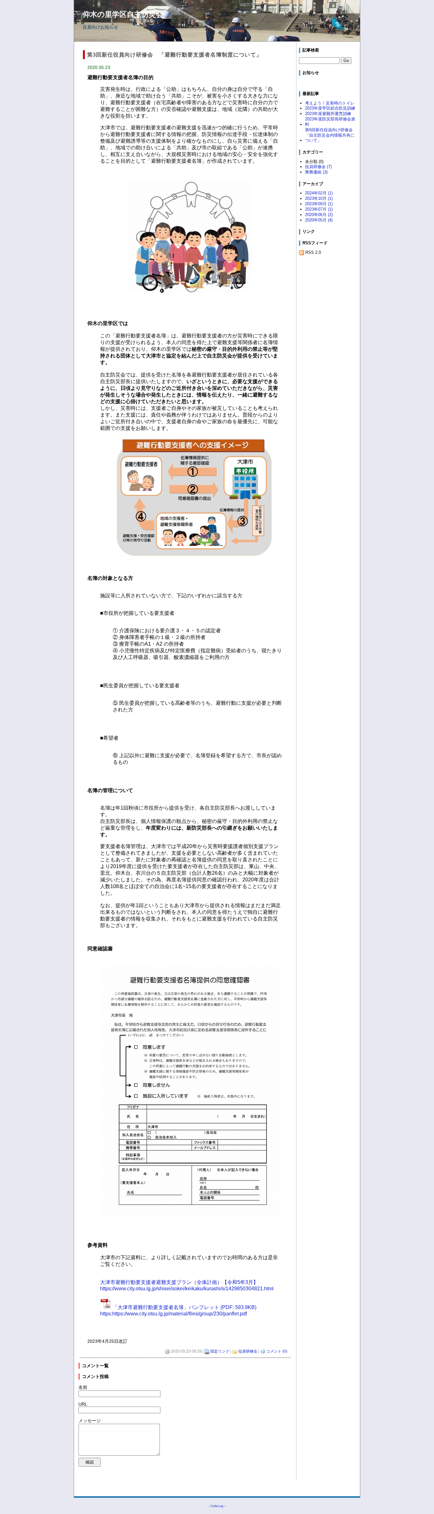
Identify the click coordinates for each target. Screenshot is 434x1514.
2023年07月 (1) (319, 209)
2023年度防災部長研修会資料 (330, 122)
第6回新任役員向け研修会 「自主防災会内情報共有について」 (331, 135)
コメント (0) (276, 1351)
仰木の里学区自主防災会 (123, 14)
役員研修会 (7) (318, 166)
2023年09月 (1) (319, 203)
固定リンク (219, 1351)
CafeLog (217, 1506)
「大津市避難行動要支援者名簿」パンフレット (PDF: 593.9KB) (184, 1307)
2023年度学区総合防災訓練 (330, 108)
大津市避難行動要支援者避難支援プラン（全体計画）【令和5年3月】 (179, 1282)
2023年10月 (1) (319, 198)
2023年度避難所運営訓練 (328, 113)
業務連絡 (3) (316, 172)
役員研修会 (247, 1351)
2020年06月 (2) (319, 214)
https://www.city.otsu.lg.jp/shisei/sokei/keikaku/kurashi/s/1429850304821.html (187, 1288)
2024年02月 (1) (319, 193)
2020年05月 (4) (319, 220)
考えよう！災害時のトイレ (330, 103)
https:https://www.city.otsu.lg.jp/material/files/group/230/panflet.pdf (173, 1313)
